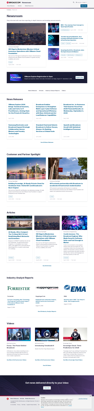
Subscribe (83, 5)
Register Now (79, 77)
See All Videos (47, 365)
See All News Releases (47, 142)
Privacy (18, 404)
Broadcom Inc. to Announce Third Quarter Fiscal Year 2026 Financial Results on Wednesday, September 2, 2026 (74, 109)
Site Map (23, 404)
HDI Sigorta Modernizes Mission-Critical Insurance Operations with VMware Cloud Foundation (24, 51)
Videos (64, 90)
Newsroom (26, 3)
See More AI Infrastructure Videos (16, 360)
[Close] (90, 396)
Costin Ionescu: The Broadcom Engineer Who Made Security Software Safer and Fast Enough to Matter (73, 238)
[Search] (73, 2)
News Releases (32, 90)
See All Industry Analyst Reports (47, 311)
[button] (19, 334)
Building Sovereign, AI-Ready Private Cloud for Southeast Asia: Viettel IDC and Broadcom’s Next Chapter (26, 186)
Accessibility (13, 404)
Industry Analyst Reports (52, 90)
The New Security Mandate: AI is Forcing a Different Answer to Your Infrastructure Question (72, 38)
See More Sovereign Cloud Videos (73, 360)
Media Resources (30, 398)
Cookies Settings (83, 398)
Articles (41, 90)
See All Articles (47, 265)
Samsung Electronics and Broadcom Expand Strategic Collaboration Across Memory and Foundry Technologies (19, 129)
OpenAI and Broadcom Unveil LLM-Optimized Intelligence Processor (72, 127)
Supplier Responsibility (32, 404)
